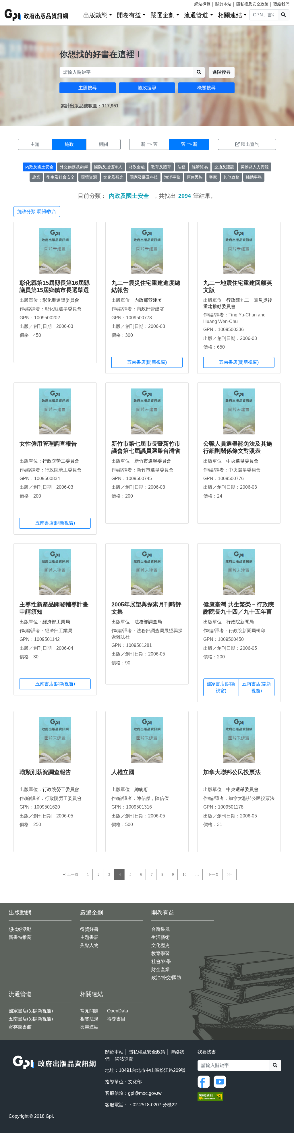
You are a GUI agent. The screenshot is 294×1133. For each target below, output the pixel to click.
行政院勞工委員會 (60, 461)
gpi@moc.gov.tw (145, 1093)
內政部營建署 (148, 300)
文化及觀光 (113, 177)
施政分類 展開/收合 (36, 211)
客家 (213, 177)
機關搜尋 (206, 87)
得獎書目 (116, 1018)
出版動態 (95, 15)
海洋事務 (172, 177)
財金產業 (160, 969)
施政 (69, 144)
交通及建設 (224, 167)
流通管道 (196, 15)
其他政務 (231, 177)
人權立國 (122, 772)
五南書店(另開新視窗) (31, 1018)
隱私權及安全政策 (252, 4)
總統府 (141, 789)
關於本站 (223, 4)
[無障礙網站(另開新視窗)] (210, 1096)
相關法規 (89, 1018)
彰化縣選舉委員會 (60, 300)
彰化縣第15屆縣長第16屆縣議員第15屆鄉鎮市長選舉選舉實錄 (55, 290)
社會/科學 (161, 961)
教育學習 (160, 953)
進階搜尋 (221, 72)
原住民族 (195, 177)
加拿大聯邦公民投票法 (232, 772)
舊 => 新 (189, 144)
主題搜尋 (87, 87)
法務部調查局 (148, 621)
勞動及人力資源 (255, 167)
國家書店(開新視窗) (220, 687)
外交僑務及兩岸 (74, 167)
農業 (36, 177)
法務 (181, 167)
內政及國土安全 (39, 167)
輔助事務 (254, 177)
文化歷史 (160, 945)
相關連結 (230, 15)
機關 (103, 144)
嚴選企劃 (162, 15)
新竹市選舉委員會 (152, 461)
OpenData (117, 1010)
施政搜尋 (147, 87)
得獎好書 (89, 929)
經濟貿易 (200, 167)
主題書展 (89, 937)
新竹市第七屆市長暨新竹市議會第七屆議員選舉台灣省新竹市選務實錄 (145, 450)
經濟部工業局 (56, 621)
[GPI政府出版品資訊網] (36, 15)
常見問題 (89, 1010)
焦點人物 (89, 945)
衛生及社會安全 (61, 177)
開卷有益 (129, 15)
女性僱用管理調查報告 (48, 443)
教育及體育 (161, 167)
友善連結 (89, 1026)
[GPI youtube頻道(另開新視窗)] (221, 1081)
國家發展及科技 (144, 177)
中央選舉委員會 (242, 461)
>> (229, 874)
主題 (35, 144)
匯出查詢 (250, 144)
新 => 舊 (149, 144)
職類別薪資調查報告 (45, 772)
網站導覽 (202, 4)
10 (185, 874)
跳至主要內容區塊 (16, 3)
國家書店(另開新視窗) (31, 1010)
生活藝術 (160, 937)
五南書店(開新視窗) (147, 362)
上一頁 (72, 874)
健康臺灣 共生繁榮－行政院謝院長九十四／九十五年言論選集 (238, 611)
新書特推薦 (20, 937)
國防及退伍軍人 (108, 167)
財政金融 (137, 167)
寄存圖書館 (20, 1026)
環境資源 (89, 177)
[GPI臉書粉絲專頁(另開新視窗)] (205, 1081)
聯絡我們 (281, 4)
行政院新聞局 (240, 621)
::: (77, 13)
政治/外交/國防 (166, 977)
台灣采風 (160, 929)
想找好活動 (20, 929)
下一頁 (213, 874)
